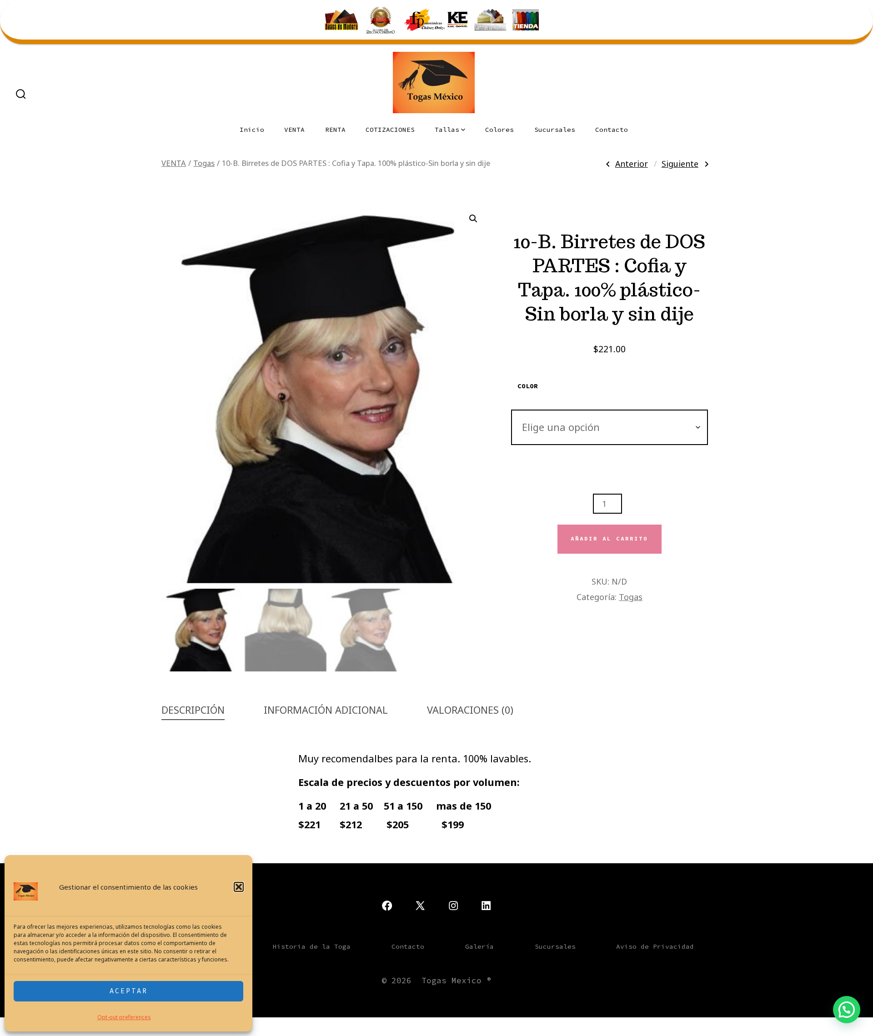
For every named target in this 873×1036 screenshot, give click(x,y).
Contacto (611, 129)
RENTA (335, 129)
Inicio (252, 129)
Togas (204, 163)
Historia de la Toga (312, 946)
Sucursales (554, 129)
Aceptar (129, 990)
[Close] (864, 8)
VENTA (294, 129)
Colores (499, 129)
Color (527, 386)
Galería (479, 946)
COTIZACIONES (390, 129)
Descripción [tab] (193, 709)
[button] (238, 886)
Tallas (447, 129)
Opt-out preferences (124, 1017)
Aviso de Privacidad (655, 946)
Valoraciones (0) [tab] (470, 709)
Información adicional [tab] (326, 709)
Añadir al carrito (609, 539)
